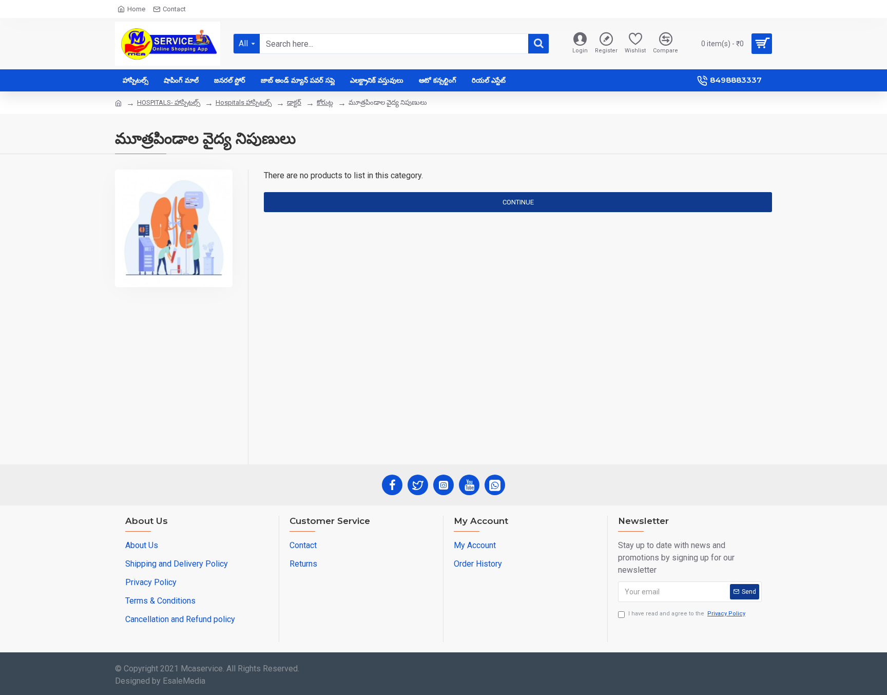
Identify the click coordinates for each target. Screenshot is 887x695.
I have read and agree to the (686, 613)
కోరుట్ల (325, 102)
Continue (518, 202)
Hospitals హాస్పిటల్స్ (244, 102)
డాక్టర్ (294, 102)
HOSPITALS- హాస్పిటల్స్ (168, 102)
